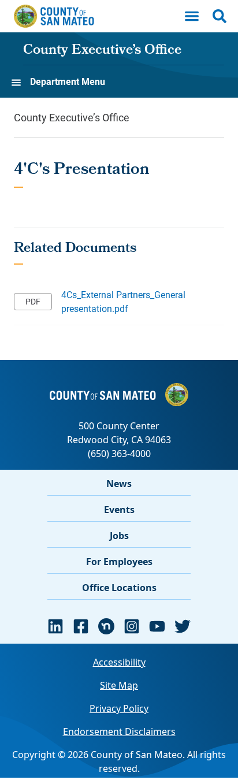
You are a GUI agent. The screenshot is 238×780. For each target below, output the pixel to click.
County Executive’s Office (102, 50)
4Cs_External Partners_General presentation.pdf (123, 301)
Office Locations (119, 587)
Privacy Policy (119, 708)
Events (119, 509)
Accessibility (119, 662)
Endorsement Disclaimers (119, 731)
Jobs (119, 535)
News (119, 483)
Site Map (119, 685)
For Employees (119, 561)
